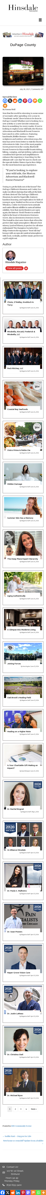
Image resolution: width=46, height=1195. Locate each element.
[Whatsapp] (40, 101)
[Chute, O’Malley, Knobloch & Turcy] (23, 297)
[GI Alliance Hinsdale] (23, 840)
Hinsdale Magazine (15, 262)
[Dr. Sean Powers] (23, 922)
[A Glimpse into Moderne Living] (23, 623)
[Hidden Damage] (23, 477)
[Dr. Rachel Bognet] (23, 799)
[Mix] (35, 101)
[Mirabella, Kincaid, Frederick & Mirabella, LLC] (23, 330)
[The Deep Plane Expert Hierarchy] (23, 549)
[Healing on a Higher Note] (23, 724)
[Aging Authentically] (23, 588)
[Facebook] (5, 101)
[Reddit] (15, 101)
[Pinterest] (25, 101)
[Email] (26, 268)
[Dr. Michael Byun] (23, 1085)
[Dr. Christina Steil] (23, 1044)
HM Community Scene (21, 1126)
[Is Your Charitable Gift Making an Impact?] (23, 760)
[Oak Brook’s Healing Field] (23, 691)
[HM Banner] (23, 34)
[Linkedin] (20, 101)
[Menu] (40, 20)
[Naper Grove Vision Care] (23, 963)
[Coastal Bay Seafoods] (23, 399)
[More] (5, 105)
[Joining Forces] (23, 657)
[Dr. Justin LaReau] (23, 1003)
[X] (10, 101)
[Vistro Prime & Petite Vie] (23, 440)
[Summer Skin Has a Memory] (23, 511)
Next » (34, 1109)
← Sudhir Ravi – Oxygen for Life (17, 1136)
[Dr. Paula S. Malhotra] (23, 881)
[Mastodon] (30, 101)
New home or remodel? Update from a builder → (23, 1142)
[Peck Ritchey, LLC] (23, 361)
